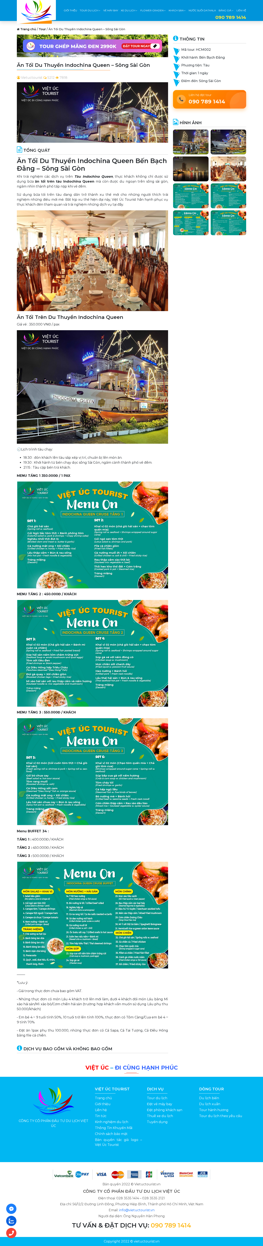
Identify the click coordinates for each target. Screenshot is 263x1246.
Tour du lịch (157, 1098)
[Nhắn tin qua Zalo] (12, 1220)
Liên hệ (101, 1110)
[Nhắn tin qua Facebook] (12, 1208)
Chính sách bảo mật (111, 1134)
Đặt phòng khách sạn (164, 1110)
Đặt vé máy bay (159, 1104)
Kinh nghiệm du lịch (111, 1122)
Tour (42, 29)
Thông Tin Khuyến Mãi (113, 1128)
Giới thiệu (103, 1104)
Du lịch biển (209, 1098)
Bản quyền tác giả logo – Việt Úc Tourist (118, 1142)
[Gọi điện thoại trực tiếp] (12, 1233)
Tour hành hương (213, 1110)
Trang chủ (28, 29)
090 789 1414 (171, 1225)
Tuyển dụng (157, 1122)
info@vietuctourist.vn (137, 1210)
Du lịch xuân (209, 1104)
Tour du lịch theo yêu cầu (220, 1116)
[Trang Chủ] (36, 10)
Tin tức (100, 1116)
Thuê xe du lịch (160, 1116)
